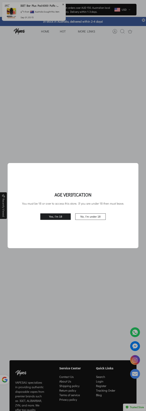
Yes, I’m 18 (55, 216)
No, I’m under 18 (90, 216)
